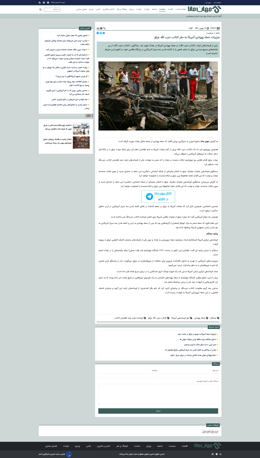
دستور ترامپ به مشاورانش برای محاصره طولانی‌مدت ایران (65, 104)
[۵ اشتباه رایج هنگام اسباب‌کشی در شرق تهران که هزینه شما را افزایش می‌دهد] (81, 128)
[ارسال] (101, 28)
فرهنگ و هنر (122, 9)
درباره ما (209, 2)
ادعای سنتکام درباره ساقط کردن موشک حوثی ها (198, 339)
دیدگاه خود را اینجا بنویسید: (207, 381)
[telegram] (158, 196)
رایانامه (154, 370)
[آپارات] (44, 2)
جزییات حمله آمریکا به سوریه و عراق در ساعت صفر (197, 334)
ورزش (131, 9)
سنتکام (213, 318)
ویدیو (91, 9)
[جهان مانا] (205, 9)
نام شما (215, 370)
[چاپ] (98, 28)
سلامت (139, 9)
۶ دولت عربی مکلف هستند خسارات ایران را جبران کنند (66, 49)
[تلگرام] (48, 2)
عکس (98, 9)
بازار (88, 115)
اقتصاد (170, 9)
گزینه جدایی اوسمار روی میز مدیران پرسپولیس (203, 15)
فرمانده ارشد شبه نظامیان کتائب (128, 318)
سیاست (162, 9)
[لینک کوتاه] (104, 28)
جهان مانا (129, 454)
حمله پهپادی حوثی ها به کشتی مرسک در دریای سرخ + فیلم (193, 355)
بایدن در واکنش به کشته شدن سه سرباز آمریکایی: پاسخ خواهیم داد (190, 350)
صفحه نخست (180, 9)
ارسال (158, 411)
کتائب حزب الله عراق (157, 318)
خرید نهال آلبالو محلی (210, 431)
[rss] (40, 2)
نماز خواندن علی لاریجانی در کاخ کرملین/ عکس (69, 99)
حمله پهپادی (199, 318)
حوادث (147, 9)
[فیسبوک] (98, 33)
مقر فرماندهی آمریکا (180, 318)
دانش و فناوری (109, 9)
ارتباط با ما (217, 2)
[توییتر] (101, 33)
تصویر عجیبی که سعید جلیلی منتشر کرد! (72, 35)
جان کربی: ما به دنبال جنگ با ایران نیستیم (200, 344)
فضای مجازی (81, 9)
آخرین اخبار (85, 28)
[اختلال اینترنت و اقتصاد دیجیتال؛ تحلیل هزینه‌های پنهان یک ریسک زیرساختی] (81, 142)
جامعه (154, 9)
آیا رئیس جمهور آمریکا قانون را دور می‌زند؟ (71, 76)
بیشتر (87, 108)
